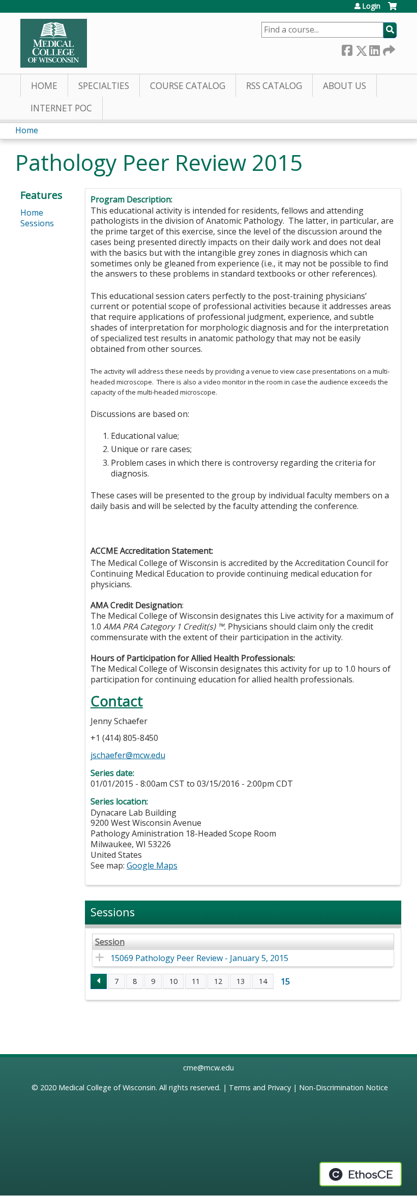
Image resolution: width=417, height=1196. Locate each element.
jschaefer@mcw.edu (128, 755)
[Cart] (392, 10)
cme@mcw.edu (208, 1067)
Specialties (103, 86)
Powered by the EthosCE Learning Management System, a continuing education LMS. (360, 1174)
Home (44, 86)
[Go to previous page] (99, 981)
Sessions (37, 223)
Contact (117, 701)
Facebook (347, 48)
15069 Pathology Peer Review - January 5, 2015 (199, 958)
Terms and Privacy (260, 1087)
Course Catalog (187, 86)
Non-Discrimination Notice (343, 1087)
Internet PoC (61, 108)
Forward (388, 48)
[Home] (53, 43)
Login (371, 6)
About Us (344, 86)
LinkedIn (374, 48)
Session (110, 942)
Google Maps (152, 865)
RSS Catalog (274, 86)
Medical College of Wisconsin (107, 1087)
